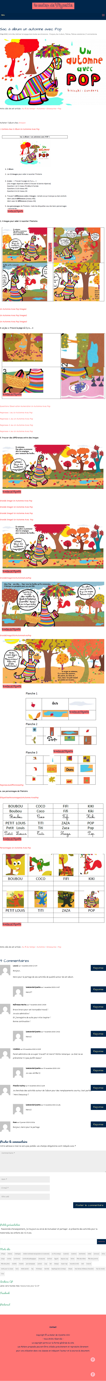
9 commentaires (91, 34)
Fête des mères (81, 1259)
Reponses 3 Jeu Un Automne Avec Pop (16, 425)
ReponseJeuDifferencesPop (12, 785)
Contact (53, 1327)
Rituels (70, 1269)
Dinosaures (51, 108)
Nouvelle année (74, 1264)
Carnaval (96, 1254)
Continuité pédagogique (29, 1259)
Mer (51, 1264)
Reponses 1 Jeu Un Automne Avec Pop (16, 412)
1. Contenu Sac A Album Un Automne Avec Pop (19, 129)
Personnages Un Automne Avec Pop (15, 848)
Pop (59, 108)
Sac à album (60, 34)
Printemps (39, 1269)
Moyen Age (64, 1264)
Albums (10, 1254)
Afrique (3, 1254)
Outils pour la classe (7, 1269)
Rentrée (46, 1269)
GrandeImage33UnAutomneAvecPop (15, 635)
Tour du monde (100, 1269)
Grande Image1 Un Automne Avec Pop (16, 501)
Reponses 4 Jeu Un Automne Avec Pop (16, 431)
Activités (12, 34)
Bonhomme (82, 1254)
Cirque (3, 1259)
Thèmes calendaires (78, 34)
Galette (14, 1264)
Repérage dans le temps (59, 1269)
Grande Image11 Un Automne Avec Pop (16, 519)
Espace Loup (64, 1259)
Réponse (98, 968)
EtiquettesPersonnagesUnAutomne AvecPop (19, 797)
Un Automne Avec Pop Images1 (13, 309)
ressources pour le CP (29, 1286)
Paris (17, 1269)
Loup (45, 1264)
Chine (103, 1254)
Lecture (39, 1264)
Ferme (72, 1259)
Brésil (89, 1254)
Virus (2, 1274)
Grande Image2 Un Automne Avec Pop (16, 507)
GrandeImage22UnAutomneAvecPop (15, 578)
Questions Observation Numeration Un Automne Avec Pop (25, 406)
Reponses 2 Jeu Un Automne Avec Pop (16, 419)
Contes (9, 1259)
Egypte (56, 1259)
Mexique (56, 1264)
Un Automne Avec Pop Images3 (13, 321)
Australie (66, 1254)
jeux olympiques (30, 1264)
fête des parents (93, 1259)
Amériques (18, 1254)
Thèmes (67, 34)
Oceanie (88, 1264)
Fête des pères (5, 1264)
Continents (17, 1259)
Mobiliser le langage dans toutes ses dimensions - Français (35, 34)
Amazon (22, 123)
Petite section (25, 1269)
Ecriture (49, 1259)
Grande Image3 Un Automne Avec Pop (16, 513)
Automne (41, 108)
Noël (82, 1264)
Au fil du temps (28, 108)
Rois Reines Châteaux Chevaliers (84, 1269)
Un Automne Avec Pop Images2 (13, 315)
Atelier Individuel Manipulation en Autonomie (36, 1254)
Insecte (21, 1264)
